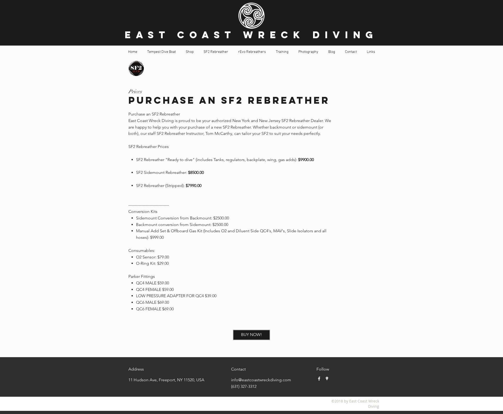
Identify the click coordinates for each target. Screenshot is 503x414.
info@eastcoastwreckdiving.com (261, 379)
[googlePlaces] (327, 378)
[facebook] (319, 378)
